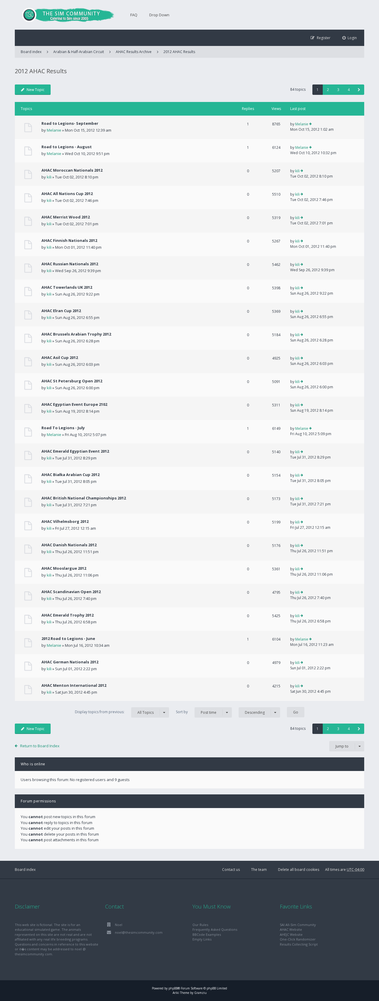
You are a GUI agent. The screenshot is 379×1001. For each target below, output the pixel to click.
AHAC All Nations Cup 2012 (67, 193)
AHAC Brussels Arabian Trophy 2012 (76, 334)
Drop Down (159, 14)
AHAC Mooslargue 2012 (63, 568)
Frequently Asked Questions (214, 929)
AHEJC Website (291, 934)
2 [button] (328, 89)
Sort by (196, 712)
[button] (359, 89)
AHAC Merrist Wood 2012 (65, 217)
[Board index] (65, 14)
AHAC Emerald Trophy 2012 (67, 615)
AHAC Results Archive (134, 51)
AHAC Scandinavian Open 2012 (71, 591)
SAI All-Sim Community (298, 924)
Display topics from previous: (114, 712)
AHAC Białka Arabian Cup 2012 (70, 474)
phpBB (173, 988)
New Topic (35, 89)
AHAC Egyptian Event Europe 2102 (74, 404)
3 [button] (338, 89)
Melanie (54, 130)
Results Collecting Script (299, 944)
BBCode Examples (206, 934)
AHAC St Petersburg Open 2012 (71, 381)
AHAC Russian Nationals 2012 (69, 263)
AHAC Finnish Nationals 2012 (69, 240)
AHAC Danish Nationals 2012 (69, 544)
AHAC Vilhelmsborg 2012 (65, 521)
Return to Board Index (40, 745)
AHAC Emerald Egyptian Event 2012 (75, 451)
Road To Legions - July (63, 427)
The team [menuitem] (259, 869)
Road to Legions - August (66, 146)
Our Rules (200, 924)
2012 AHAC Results (179, 51)
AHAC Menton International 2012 (73, 685)
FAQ (133, 14)
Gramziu (200, 993)
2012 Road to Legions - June (68, 638)
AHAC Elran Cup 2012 (61, 310)
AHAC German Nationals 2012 (69, 662)
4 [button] (349, 89)
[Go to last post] (310, 124)
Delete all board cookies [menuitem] (298, 869)
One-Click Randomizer (298, 939)
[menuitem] (349, 37)
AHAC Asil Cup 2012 (59, 357)
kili (49, 177)
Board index (25, 869)
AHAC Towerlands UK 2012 (66, 287)
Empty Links (201, 939)
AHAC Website (291, 929)
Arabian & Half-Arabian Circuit (78, 51)
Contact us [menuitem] (231, 869)
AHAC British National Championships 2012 (83, 498)
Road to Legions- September (69, 123)
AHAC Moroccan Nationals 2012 (71, 170)
